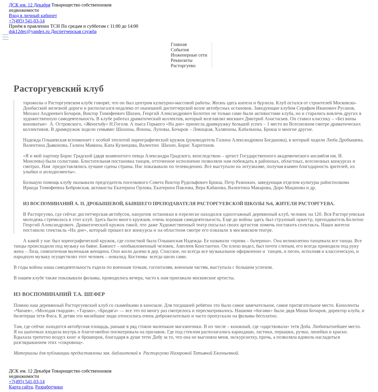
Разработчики (49, 386)
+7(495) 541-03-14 (27, 20)
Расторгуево (183, 65)
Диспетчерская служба (74, 31)
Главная (179, 44)
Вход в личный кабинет (33, 15)
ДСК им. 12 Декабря (29, 4)
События (180, 49)
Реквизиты (182, 60)
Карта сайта (21, 386)
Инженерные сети (189, 54)
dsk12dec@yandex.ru (30, 31)
